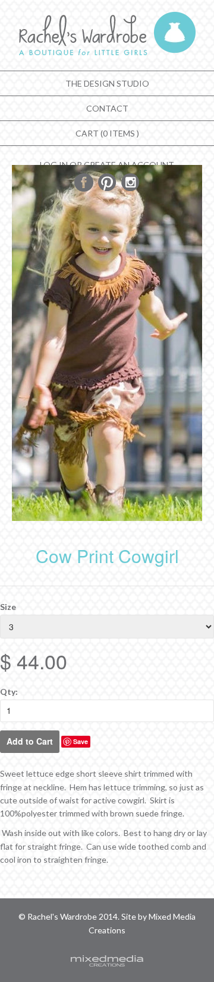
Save (80, 741)
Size (8, 607)
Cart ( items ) (107, 133)
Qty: (9, 692)
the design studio (107, 83)
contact (107, 108)
